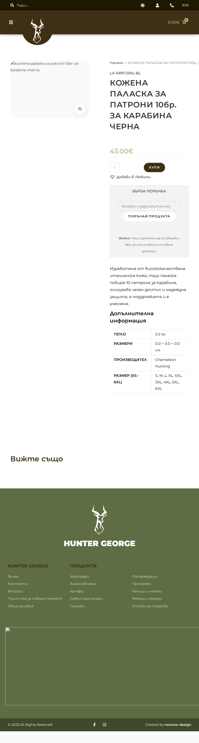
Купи (154, 167)
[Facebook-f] (94, 725)
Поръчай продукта (149, 216)
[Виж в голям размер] (80, 109)
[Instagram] (104, 725)
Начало (116, 63)
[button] (12, 22)
